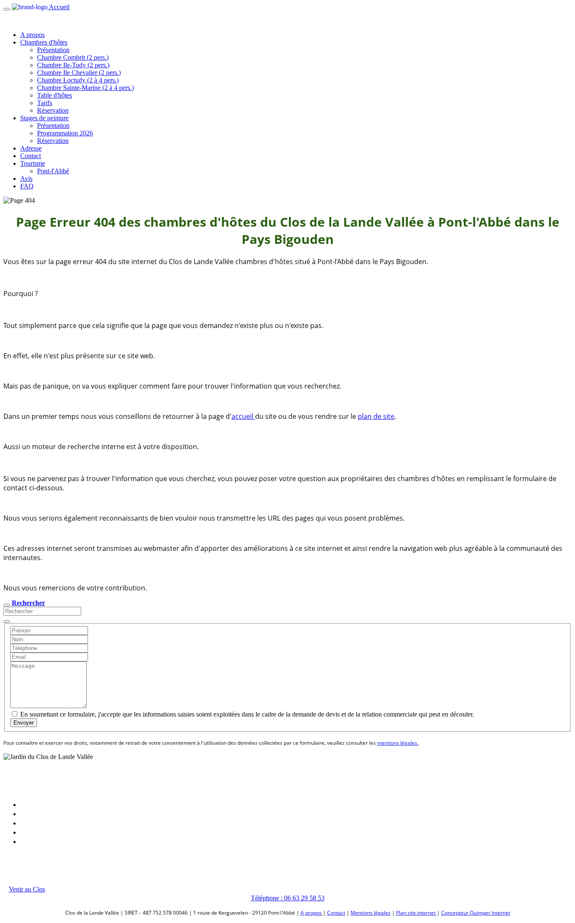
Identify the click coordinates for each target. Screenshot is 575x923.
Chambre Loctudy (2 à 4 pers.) (78, 80)
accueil (243, 416)
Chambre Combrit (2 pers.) (73, 57)
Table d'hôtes (54, 95)
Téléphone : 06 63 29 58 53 (288, 898)
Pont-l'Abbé (53, 171)
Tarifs (44, 102)
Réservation (53, 110)
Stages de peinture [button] (44, 118)
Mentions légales (371, 912)
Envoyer (23, 722)
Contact (30, 155)
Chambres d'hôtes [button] (43, 42)
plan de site (376, 416)
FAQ (27, 186)
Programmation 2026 (65, 133)
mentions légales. (397, 742)
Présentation (53, 49)
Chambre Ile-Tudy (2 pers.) (73, 65)
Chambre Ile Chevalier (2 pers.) (79, 72)
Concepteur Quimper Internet (475, 912)
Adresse (31, 148)
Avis (26, 178)
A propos (32, 34)
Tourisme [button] (32, 163)
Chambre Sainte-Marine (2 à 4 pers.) (85, 87)
